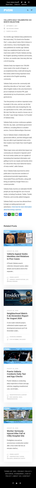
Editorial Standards (14, 473)
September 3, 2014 (11, 26)
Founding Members (16, 336)
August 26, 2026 (12, 251)
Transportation (12, 399)
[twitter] (21, 2)
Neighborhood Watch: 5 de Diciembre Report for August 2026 (17, 316)
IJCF (27, 279)
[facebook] (18, 2)
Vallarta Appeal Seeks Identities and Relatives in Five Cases (18, 256)
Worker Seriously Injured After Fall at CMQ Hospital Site (16, 433)
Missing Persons (12, 281)
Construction (14, 456)
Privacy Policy (24, 471)
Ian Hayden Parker (12, 28)
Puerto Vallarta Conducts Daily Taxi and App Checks (16, 374)
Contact (26, 476)
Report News (9, 4)
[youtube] (25, 2)
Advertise (24, 4)
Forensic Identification (17, 279)
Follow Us (17, 4)
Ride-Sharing (14, 397)
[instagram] (28, 2)
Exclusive (22, 339)
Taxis (20, 397)
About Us (17, 476)
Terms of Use (10, 471)
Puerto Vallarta (11, 31)
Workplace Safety (19, 458)
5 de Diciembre (14, 339)
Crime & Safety (14, 277)
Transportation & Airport (18, 394)
